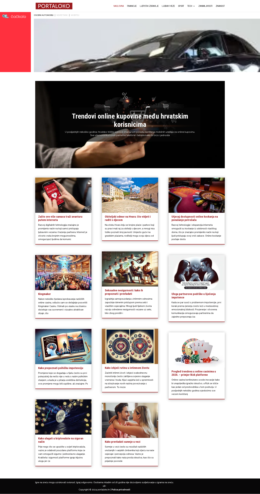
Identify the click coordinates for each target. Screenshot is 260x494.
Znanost (220, 6)
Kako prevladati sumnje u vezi (122, 441)
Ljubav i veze (168, 6)
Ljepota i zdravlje (149, 6)
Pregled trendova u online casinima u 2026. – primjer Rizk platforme (194, 373)
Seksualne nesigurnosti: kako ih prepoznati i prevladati (124, 292)
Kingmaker (44, 294)
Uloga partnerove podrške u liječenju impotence (194, 295)
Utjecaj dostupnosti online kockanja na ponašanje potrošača (195, 218)
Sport (181, 6)
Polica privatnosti (120, 489)
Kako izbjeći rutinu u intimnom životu (127, 368)
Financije (132, 6)
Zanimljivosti (205, 6)
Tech (189, 6)
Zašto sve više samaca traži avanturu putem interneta (60, 218)
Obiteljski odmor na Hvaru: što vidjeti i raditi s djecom (128, 218)
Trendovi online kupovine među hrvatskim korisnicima (130, 120)
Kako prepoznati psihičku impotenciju (60, 368)
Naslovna (119, 6)
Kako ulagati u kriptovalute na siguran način (60, 440)
